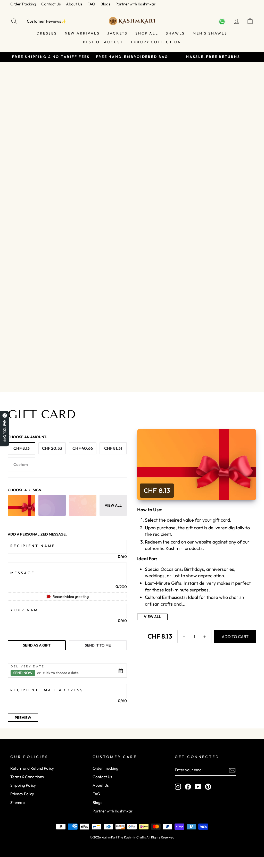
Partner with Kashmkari (136, 4)
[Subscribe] (232, 770)
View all (152, 616)
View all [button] (113, 505)
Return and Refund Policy (32, 768)
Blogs (105, 4)
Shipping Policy (23, 785)
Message (22, 573)
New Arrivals (82, 33)
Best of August (103, 42)
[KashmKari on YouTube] (198, 786)
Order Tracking (23, 4)
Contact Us (51, 4)
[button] (184, 636)
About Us (74, 4)
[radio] (21, 448)
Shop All (146, 33)
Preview (23, 717)
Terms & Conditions (27, 776)
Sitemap (17, 802)
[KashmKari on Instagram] (178, 786)
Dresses (47, 33)
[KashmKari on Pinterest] (208, 786)
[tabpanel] (67, 683)
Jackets (117, 33)
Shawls (175, 33)
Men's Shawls (210, 33)
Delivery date (27, 666)
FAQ (91, 4)
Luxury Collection (156, 42)
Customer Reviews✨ (46, 21)
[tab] (37, 645)
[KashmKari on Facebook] (188, 786)
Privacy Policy (22, 793)
